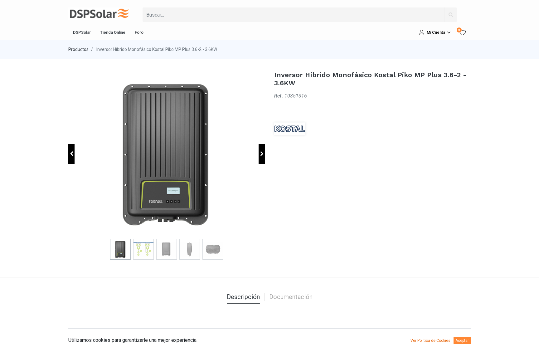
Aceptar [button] (462, 340)
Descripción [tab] (243, 297)
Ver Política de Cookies (430, 340)
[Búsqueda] (450, 14)
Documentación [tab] (291, 297)
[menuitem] (81, 32)
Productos (78, 49)
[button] (71, 154)
